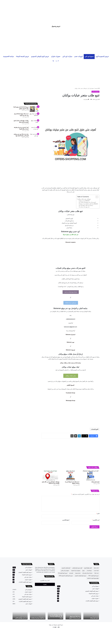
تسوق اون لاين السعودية (75, 570)
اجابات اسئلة (96, 567)
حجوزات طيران (55, 56)
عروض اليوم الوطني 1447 (93, 575)
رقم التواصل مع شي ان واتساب (38, 618)
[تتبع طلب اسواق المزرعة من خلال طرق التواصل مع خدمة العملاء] (50, 475)
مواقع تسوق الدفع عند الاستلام (93, 578)
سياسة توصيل (77, 573)
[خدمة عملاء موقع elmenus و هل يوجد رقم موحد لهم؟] (34, 116)
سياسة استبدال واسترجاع (87, 573)
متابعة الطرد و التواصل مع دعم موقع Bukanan (89, 203)
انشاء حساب (96, 570)
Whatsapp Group (70, 400)
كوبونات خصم (78, 56)
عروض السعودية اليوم (102, 56)
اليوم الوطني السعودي (66, 567)
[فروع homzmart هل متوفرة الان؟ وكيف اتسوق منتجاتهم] (34, 109)
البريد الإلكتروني (95, 520)
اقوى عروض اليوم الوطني (77, 567)
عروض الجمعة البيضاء (22, 56)
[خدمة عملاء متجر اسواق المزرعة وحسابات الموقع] (70, 475)
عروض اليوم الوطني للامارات (92, 600)
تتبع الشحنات (94, 429)
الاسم (97, 513)
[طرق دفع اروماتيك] (90, 475)
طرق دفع (71, 573)
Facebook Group (70, 393)
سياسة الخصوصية (8, 56)
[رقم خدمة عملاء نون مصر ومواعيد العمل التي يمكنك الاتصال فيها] (34, 136)
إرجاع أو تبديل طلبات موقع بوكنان (86, 205)
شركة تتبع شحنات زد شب (70, 292)
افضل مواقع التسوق (88, 567)
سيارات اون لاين (67, 56)
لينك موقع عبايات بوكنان (84, 207)
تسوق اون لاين (89, 56)
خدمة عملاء (96, 573)
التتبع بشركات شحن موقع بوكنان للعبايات (88, 202)
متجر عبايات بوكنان (71, 375)
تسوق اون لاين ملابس (65, 570)
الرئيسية (97, 88)
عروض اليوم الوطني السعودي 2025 (66, 575)
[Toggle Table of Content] (96, 197)
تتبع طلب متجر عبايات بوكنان (84, 199)
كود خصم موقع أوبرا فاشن (21, 618)
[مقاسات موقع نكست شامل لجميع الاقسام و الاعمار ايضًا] (34, 122)
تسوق (83, 570)
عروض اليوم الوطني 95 (62, 573)
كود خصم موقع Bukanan (85, 200)
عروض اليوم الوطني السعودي (40, 56)
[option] (91, 613)
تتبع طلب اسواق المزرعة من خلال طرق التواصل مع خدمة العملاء (56, 616)
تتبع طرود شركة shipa (70, 302)
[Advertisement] (56, 10)
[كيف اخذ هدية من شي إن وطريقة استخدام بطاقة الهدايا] (34, 129)
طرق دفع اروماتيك (95, 481)
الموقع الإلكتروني (65, 520)
